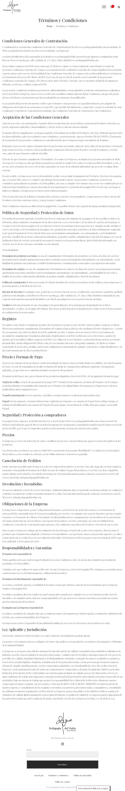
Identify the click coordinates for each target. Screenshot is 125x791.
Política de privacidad (82, 775)
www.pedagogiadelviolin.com (92, 47)
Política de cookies (62, 782)
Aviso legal (38, 775)
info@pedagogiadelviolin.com (35, 477)
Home (49, 26)
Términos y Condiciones (58, 775)
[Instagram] (62, 744)
